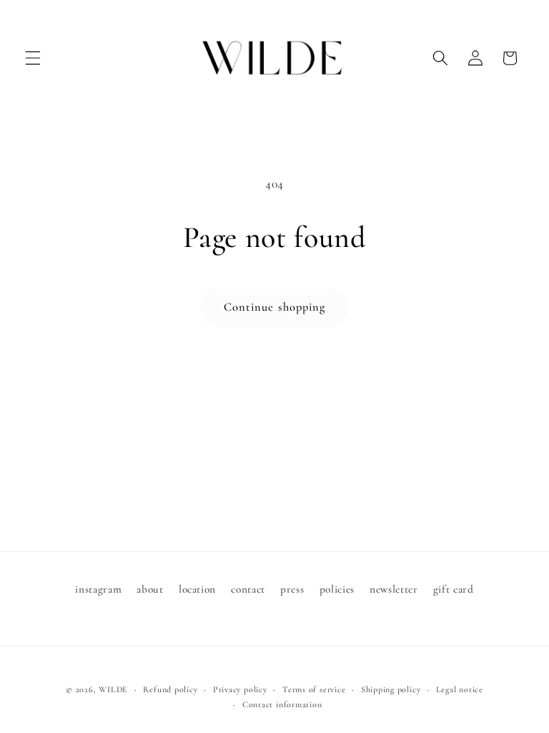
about (150, 589)
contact (248, 589)
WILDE (113, 689)
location (197, 589)
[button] (33, 58)
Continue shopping (275, 307)
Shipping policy (391, 689)
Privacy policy (240, 689)
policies (337, 589)
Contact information (282, 704)
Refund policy (170, 689)
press (292, 589)
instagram (98, 589)
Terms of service (313, 689)
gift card (453, 589)
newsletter (394, 589)
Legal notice (459, 689)
